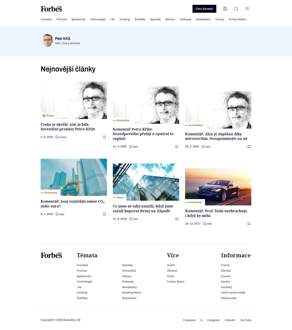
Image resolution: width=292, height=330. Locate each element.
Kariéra (225, 281)
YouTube (245, 320)
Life (112, 19)
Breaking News (131, 292)
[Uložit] (105, 137)
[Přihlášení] (225, 9)
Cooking (125, 19)
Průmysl (62, 19)
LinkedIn (230, 320)
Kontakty (226, 287)
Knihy (170, 276)
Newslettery (203, 19)
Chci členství (204, 8)
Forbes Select (237, 19)
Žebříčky (140, 19)
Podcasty (185, 19)
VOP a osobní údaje (233, 292)
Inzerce (225, 276)
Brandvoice (129, 298)
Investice (46, 19)
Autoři (171, 265)
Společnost (78, 19)
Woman (170, 19)
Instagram (213, 320)
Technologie (97, 19)
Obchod (172, 270)
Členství (226, 270)
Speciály (155, 19)
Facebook (189, 320)
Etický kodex (229, 298)
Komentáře (129, 270)
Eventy (220, 19)
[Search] (236, 9)
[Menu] (247, 9)
